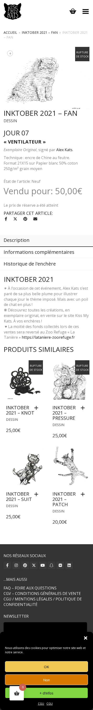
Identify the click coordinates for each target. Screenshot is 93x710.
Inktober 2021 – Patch (64, 499)
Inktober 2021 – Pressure (64, 412)
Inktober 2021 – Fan (40, 32)
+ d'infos (46, 693)
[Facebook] (7, 565)
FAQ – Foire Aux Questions (30, 588)
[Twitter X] (34, 565)
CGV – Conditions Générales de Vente (42, 593)
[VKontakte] (60, 565)
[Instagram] (16, 565)
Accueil (10, 32)
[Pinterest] (25, 565)
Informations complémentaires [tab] (39, 252)
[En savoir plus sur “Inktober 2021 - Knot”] (37, 408)
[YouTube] (42, 565)
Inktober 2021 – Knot (20, 410)
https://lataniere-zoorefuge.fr (48, 337)
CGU (41, 704)
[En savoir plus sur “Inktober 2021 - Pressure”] (84, 408)
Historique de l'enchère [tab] (30, 264)
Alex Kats (64, 149)
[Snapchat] (51, 565)
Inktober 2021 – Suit (19, 496)
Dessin (10, 120)
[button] (85, 638)
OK (46, 666)
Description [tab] (17, 240)
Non (46, 679)
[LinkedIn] (69, 565)
